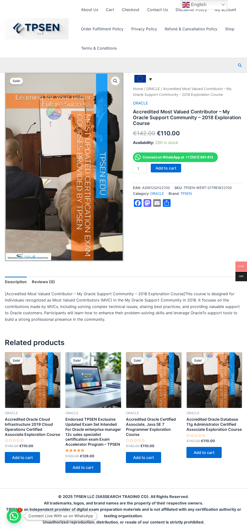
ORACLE (153, 89)
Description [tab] (16, 281)
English (198, 4)
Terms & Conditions (99, 48)
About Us (89, 9)
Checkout (130, 9)
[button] (240, 65)
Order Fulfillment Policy (102, 28)
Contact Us (157, 9)
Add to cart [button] (22, 457)
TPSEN (186, 193)
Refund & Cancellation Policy (191, 28)
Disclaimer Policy (191, 9)
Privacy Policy (144, 28)
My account (225, 9)
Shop (229, 28)
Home (138, 89)
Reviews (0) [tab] (43, 281)
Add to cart (166, 168)
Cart (110, 9)
